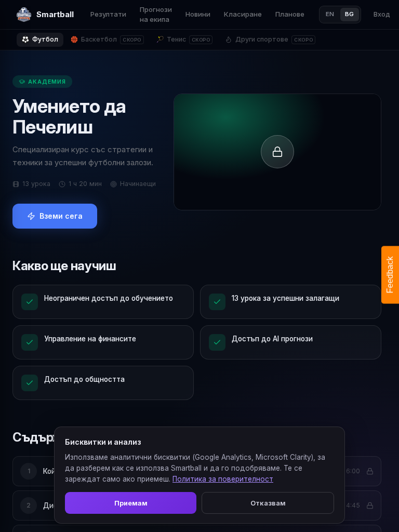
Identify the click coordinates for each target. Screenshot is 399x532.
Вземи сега (61, 215)
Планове (289, 14)
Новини (197, 14)
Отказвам (268, 503)
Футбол (45, 39)
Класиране (243, 14)
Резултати (108, 14)
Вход (382, 14)
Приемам (131, 503)
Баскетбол (111, 39)
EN (330, 14)
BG (349, 14)
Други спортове (274, 39)
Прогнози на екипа (156, 14)
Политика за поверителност (222, 479)
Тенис (188, 39)
